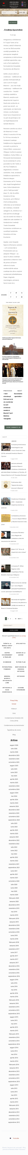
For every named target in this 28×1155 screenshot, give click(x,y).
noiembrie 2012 (14, 1115)
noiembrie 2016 (14, 969)
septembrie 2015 (14, 1013)
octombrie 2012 (14, 1119)
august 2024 (14, 793)
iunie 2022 (14, 850)
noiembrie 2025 (14, 759)
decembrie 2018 (14, 925)
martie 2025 (14, 782)
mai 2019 (14, 912)
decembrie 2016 (14, 966)
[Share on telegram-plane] (16, 297)
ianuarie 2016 (14, 1003)
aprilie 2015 (14, 1027)
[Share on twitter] (16, 292)
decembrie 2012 (14, 1112)
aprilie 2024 (14, 799)
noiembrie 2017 (14, 949)
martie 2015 (14, 1030)
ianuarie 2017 (14, 963)
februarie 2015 (14, 1034)
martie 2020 (14, 895)
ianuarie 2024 (14, 806)
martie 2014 (14, 1061)
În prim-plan (21, 662)
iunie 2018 (14, 935)
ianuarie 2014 (14, 1068)
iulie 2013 (14, 1088)
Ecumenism (7, 662)
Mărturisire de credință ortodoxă (20, 669)
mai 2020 (14, 891)
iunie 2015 (14, 1020)
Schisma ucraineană (21, 688)
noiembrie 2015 (14, 1007)
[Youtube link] (3, 3)
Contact (14, 704)
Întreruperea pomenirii (7, 668)
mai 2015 (14, 1024)
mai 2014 (14, 1054)
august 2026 (14, 745)
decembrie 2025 (14, 755)
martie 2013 (14, 1102)
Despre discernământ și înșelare (7, 655)
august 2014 (14, 1047)
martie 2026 (14, 752)
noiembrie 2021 (14, 864)
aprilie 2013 (14, 1098)
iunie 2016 (14, 986)
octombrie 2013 (14, 1078)
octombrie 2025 (14, 762)
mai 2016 (14, 990)
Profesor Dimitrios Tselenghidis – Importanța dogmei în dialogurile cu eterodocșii (11, 358)
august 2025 (14, 765)
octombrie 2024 (14, 789)
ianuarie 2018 (14, 946)
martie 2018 (14, 939)
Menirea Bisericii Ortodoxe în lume (7, 679)
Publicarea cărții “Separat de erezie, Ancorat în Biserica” (11, 338)
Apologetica (21, 643)
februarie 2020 (14, 898)
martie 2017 (14, 959)
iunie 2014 (14, 1051)
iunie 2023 (14, 827)
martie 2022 (14, 861)
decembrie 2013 (14, 1071)
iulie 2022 (14, 847)
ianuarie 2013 (14, 1109)
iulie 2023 (14, 823)
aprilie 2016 (14, 993)
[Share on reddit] (21, 297)
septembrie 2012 (14, 1122)
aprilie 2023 (14, 830)
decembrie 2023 (14, 810)
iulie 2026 (14, 748)
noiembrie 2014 (14, 1037)
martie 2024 (14, 803)
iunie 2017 (14, 952)
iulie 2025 (14, 769)
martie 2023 (14, 833)
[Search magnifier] (16, 12)
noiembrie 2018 (14, 929)
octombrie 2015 (14, 1010)
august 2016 (14, 980)
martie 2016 (14, 996)
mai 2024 (14, 796)
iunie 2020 (14, 888)
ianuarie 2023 (14, 837)
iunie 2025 (14, 772)
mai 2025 (14, 776)
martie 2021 (14, 878)
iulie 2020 (14, 884)
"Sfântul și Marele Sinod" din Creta (7, 645)
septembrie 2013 (14, 1081)
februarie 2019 (14, 918)
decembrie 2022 (14, 840)
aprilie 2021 (14, 874)
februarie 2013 (14, 1105)
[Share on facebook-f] (10, 292)
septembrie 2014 (14, 1044)
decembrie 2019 (14, 905)
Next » (20, 618)
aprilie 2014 (14, 1058)
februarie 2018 (14, 942)
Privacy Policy (14, 700)
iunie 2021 (14, 871)
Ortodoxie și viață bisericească (7, 690)
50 (15, 618)
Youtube (16, 1138)
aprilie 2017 (14, 956)
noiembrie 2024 (14, 786)
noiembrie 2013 (14, 1075)
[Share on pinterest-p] (10, 297)
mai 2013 (14, 1095)
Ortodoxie (12, 22)
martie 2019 (14, 915)
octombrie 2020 (14, 881)
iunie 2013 (14, 1092)
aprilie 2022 (14, 857)
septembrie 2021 (14, 867)
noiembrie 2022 (14, 844)
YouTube (3, 5)
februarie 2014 (14, 1064)
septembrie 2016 (14, 976)
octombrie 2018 (14, 932)
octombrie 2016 (14, 973)
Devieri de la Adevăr (20, 654)
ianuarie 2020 (14, 901)
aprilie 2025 (14, 779)
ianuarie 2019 (14, 922)
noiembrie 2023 (14, 813)
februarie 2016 (14, 1000)
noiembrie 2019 (14, 908)
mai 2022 (14, 854)
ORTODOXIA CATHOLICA (14, 3)
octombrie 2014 (14, 1041)
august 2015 (14, 1017)
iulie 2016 (14, 983)
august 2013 (14, 1085)
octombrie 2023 (14, 816)
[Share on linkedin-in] (21, 292)
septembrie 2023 (14, 820)
